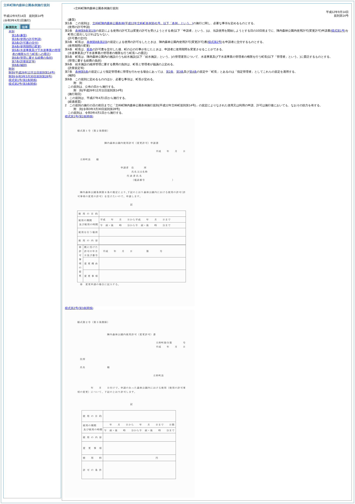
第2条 (169, 71)
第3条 (180, 71)
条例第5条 (81, 71)
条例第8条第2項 (97, 42)
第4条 (193, 71)
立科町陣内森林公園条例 (142, 23)
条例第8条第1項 (85, 30)
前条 (89, 49)
